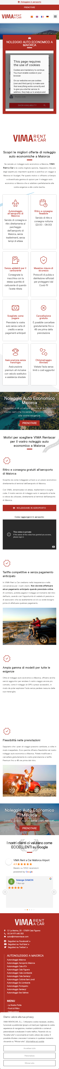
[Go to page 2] (29, 909)
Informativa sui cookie (35, 1041)
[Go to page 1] (27, 909)
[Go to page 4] (33, 909)
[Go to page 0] (25, 909)
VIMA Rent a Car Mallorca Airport (31, 860)
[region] (29, 1040)
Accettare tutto (30, 1048)
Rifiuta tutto (29, 1063)
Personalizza (29, 1055)
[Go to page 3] (31, 909)
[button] (55, 16)
